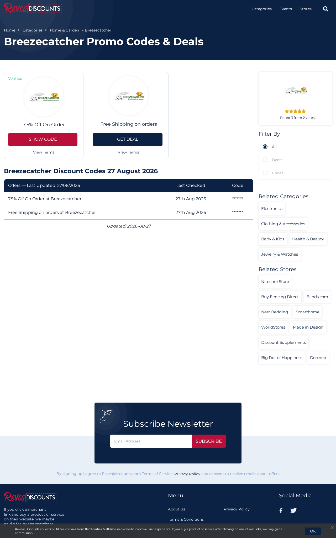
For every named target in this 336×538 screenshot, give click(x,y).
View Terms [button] (43, 152)
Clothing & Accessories (283, 223)
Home (9, 30)
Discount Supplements (283, 342)
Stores (306, 9)
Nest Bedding (274, 311)
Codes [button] (277, 173)
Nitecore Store (275, 281)
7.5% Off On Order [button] (44, 125)
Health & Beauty (308, 238)
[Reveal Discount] (33, 8)
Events (286, 9)
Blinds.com (317, 296)
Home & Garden (64, 30)
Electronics (271, 208)
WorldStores (273, 327)
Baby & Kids (272, 238)
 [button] (325, 9)
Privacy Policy (187, 474)
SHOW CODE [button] (43, 139)
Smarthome (307, 311)
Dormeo (318, 357)
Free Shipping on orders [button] (128, 124)
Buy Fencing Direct (280, 296)
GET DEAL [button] (127, 139)
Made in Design (308, 327)
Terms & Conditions (186, 519)
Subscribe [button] (209, 441)
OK (313, 531)
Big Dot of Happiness (281, 357)
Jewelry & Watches (279, 254)
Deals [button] (277, 159)
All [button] (274, 146)
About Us (176, 509)
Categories (262, 9)
